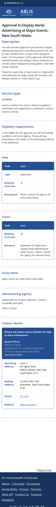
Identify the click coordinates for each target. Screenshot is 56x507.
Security (36, 489)
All (21, 182)
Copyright (18, 483)
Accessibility (10, 489)
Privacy (24, 489)
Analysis (36, 494)
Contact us (22, 494)
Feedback (8, 500)
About (6, 483)
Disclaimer (33, 483)
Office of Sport (28, 404)
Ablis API (7, 494)
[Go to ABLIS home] (17, 12)
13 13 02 (24, 396)
